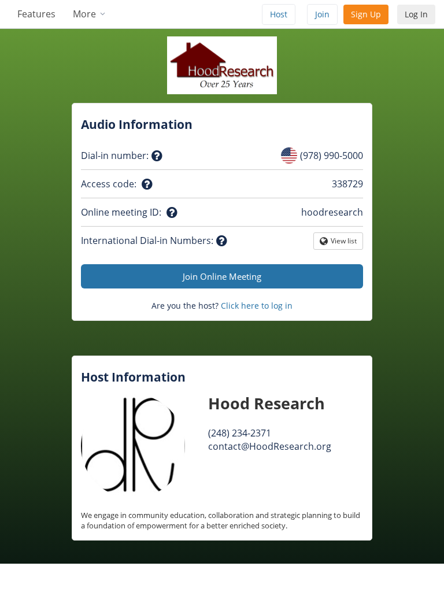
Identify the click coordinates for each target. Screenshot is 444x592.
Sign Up (366, 14)
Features (36, 14)
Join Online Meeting (222, 276)
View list (344, 243)
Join (322, 14)
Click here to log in (257, 305)
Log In (416, 14)
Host (278, 14)
